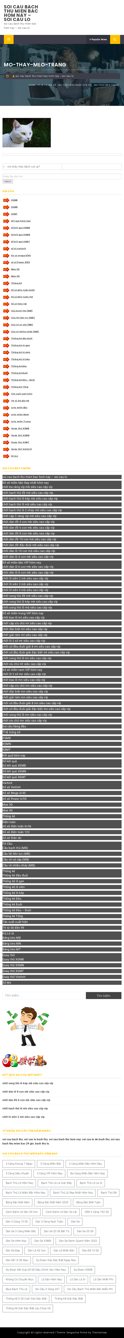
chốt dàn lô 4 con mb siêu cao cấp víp (27, 556)
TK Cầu (7, 843)
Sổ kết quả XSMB (20, 227)
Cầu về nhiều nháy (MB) (25, 331)
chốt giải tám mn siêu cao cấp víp (25, 697)
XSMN (14, 207)
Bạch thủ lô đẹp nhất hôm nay (73, 1192)
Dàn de (75, 1221)
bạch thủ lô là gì (91, 1183)
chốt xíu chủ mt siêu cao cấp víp (24, 664)
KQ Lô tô (8, 933)
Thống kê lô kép (20, 359)
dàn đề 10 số (90, 1250)
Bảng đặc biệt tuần (88, 1202)
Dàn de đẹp (13, 1250)
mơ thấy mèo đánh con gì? (23, 166)
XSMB (14, 200)
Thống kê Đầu (19, 366)
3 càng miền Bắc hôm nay (85, 1163)
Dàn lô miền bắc (64, 1250)
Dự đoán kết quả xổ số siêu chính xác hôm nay (36, 1269)
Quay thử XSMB (20, 428)
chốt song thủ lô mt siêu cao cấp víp (27, 658)
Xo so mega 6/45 (21, 255)
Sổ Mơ (6, 982)
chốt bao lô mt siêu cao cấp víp (23, 617)
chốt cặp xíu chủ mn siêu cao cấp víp (27, 685)
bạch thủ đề (109, 1192)
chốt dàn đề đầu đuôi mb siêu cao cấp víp (30, 545)
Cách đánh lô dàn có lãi (61, 1211)
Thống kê (16, 283)
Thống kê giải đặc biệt (69, 1298)
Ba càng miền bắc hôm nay (87, 1173)
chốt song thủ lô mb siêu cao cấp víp (27, 607)
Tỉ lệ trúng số (11, 732)
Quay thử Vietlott (21, 449)
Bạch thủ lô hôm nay (19, 1183)
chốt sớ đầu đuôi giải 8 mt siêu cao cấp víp (31, 646)
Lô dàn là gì (77, 1279)
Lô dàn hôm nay (51, 1279)
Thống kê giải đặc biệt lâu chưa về (28, 1308)
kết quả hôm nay (21, 221)
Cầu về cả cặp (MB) (22, 324)
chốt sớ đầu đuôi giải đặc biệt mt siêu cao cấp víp (36, 652)
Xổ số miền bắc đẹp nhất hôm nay (25, 482)
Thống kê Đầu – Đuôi (23, 380)
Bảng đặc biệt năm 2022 (53, 1202)
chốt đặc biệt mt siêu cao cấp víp (24, 629)
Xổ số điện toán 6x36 (23, 290)
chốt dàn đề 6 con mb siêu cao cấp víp (28, 527)
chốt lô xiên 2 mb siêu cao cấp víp (25, 578)
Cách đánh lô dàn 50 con (22, 1211)
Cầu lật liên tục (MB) (23, 317)
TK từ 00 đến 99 (20, 400)
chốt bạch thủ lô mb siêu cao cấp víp (27, 504)
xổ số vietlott (18, 248)
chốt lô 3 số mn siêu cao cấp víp (24, 674)
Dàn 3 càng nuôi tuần (49, 1221)
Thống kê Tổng (19, 387)
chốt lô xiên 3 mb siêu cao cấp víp (25, 584)
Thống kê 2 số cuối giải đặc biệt (26, 1298)
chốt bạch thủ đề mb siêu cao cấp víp (27, 492)
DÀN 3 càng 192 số (97, 1211)
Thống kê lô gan (20, 345)
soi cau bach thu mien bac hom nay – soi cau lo (21, 13)
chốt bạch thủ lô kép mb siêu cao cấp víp (30, 498)
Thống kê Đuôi (19, 373)
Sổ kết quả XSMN (20, 234)
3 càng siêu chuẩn (17, 1173)
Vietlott (7, 783)
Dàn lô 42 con (37, 1250)
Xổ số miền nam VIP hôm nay (22, 670)
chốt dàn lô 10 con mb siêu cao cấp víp (28, 551)
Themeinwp (99, 1332)
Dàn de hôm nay (16, 1240)
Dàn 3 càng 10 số (17, 1221)
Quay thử (8, 955)
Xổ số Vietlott (11, 787)
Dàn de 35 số (85, 1231)
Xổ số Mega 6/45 (14, 793)
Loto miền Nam (20, 414)
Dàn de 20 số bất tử (56, 1231)
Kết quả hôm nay (14, 755)
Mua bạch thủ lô (16, 1289)
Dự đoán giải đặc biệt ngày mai (56, 1260)
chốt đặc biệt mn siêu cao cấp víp (25, 691)
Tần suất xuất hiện (21, 393)
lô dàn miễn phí (103, 1279)
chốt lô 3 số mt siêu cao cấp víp (23, 640)
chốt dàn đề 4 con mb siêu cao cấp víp (28, 522)
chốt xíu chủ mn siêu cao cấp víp (24, 720)
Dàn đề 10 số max (17, 1260)
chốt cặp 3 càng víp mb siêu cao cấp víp (29, 516)
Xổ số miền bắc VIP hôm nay (21, 562)
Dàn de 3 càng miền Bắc (21, 1231)
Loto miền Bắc (19, 407)
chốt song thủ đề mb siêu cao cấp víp (27, 596)
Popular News (99, 39)
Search (8, 181)
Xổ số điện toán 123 (22, 297)
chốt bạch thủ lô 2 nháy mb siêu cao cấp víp (32, 510)
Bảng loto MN (11, 943)
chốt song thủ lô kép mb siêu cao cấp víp (30, 601)
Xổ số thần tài (19, 303)
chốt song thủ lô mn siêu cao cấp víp (27, 714)
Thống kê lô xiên (20, 352)
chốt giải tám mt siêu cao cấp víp (24, 635)
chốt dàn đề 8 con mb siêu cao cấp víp (28, 533)
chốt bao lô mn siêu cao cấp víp (23, 680)
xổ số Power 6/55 (20, 262)
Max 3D (15, 269)
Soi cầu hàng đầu (14, 726)
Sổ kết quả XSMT (20, 241)
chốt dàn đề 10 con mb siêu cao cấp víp (29, 539)
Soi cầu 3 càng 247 (47, 1289)
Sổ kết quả (9, 761)
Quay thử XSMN (20, 435)
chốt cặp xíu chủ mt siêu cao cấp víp (27, 623)
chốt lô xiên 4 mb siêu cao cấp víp (25, 590)
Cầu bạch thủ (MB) (22, 310)
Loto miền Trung (21, 421)
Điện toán (9, 822)
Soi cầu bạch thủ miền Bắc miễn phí (90, 1289)
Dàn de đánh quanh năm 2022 (78, 1240)
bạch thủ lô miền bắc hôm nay (26, 1192)
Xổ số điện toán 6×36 (16, 826)
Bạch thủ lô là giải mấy (56, 1183)
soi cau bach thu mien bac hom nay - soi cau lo (45, 76)
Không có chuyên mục (20, 1279)
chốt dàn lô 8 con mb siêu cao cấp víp (27, 572)
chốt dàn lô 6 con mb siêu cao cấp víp (27, 566)
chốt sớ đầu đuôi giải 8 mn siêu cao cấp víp (31, 703)
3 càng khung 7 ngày (19, 1163)
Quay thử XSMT (20, 442)
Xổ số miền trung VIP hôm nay (23, 613)
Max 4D (15, 276)
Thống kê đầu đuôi (21, 338)
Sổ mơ (14, 456)
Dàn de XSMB (42, 1240)
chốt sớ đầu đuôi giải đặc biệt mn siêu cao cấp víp (36, 709)
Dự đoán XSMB (83, 1269)
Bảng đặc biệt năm (18, 1202)
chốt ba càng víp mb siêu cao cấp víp (27, 487)
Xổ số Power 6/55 (14, 798)
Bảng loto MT (11, 949)
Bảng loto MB (11, 937)
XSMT (14, 214)
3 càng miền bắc (50, 1163)
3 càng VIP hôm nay (50, 1173)
